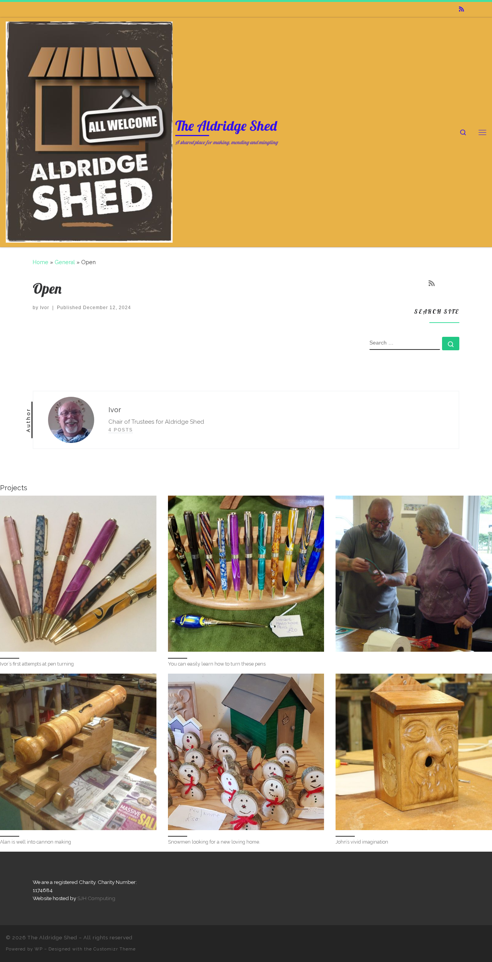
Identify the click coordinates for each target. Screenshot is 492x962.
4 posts (120, 430)
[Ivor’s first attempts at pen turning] (78, 574)
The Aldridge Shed (52, 937)
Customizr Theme (114, 949)
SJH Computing (96, 898)
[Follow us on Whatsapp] (484, 9)
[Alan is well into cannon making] (78, 752)
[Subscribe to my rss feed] (461, 9)
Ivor (44, 307)
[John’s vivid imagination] (414, 752)
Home (40, 262)
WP (39, 949)
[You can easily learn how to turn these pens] (246, 574)
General (65, 262)
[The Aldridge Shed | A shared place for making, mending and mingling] (89, 130)
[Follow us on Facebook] (472, 9)
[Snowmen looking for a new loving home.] (246, 752)
